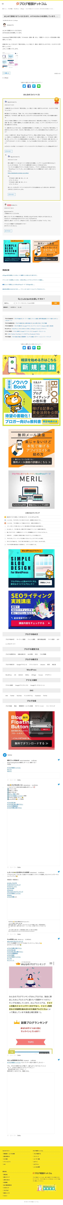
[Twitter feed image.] (33, 776)
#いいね (9, 958)
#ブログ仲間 (10, 897)
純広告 (51, 326)
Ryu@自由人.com (12, 939)
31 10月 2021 (41, 872)
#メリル (9, 769)
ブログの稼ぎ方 (18, 326)
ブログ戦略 (44, 323)
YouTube (18, 334)
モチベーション (38, 336)
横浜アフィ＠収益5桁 (13, 760)
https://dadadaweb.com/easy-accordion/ (18, 173)
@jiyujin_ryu (20, 939)
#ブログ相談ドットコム (14, 767)
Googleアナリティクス (26, 331)
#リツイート (10, 960)
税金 (19, 336)
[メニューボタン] (2, 3)
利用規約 (5, 1182)
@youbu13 (26, 1060)
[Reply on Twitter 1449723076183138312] (8, 1055)
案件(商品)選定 (42, 318)
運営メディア (6, 1177)
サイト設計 (50, 318)
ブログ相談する (37, 1153)
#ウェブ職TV (13, 794)
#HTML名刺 (10, 888)
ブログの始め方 (18, 318)
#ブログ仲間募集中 (12, 806)
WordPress (15, 328)
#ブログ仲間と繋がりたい (14, 807)
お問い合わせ (6, 1179)
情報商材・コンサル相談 (28, 336)
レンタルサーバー (11, 644)
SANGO (24, 328)
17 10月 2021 (28, 939)
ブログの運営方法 (19, 323)
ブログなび (6, 1190)
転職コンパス (6, 1193)
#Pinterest (10, 890)
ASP (55, 318)
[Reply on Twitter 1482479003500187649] (8, 780)
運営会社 (5, 1174)
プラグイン (44, 328)
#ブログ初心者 (11, 802)
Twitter (13, 334)
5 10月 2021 (33, 1060)
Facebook (32, 334)
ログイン (36, 1161)
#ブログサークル (12, 886)
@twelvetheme (27, 785)
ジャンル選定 (35, 318)
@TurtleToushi (33, 872)
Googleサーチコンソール (39, 331)
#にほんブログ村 (12, 883)
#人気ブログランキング (14, 885)
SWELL (28, 328)
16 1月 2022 (34, 760)
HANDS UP (6, 1187)
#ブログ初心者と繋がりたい (15, 804)
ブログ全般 (14, 336)
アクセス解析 (16, 331)
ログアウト (36, 1164)
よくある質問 (37, 1167)
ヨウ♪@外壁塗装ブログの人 (15, 1060)
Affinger (16, 20)
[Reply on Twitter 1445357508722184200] (8, 1135)
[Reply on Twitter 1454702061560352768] (8, 934)
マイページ (36, 1156)
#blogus (9, 895)
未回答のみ (13, 307)
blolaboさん (10, 25)
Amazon (44, 326)
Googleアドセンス (27, 326)
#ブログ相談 (10, 955)
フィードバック (47, 336)
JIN (20, 328)
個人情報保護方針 (7, 1185)
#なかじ (9, 771)
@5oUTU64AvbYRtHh (25, 760)
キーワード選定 (27, 318)
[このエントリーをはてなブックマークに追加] (34, 87)
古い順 (19, 307)
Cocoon (38, 328)
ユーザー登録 (37, 1159)
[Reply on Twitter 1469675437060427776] (8, 867)
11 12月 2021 (35, 785)
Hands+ (5, 1195)
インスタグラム (25, 334)
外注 (39, 323)
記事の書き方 (28, 323)
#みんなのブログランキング (15, 891)
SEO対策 (35, 323)
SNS (9, 334)
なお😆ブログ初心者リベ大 (15, 785)
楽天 (48, 326)
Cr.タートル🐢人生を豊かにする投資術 (18, 872)
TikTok (38, 334)
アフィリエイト (37, 326)
